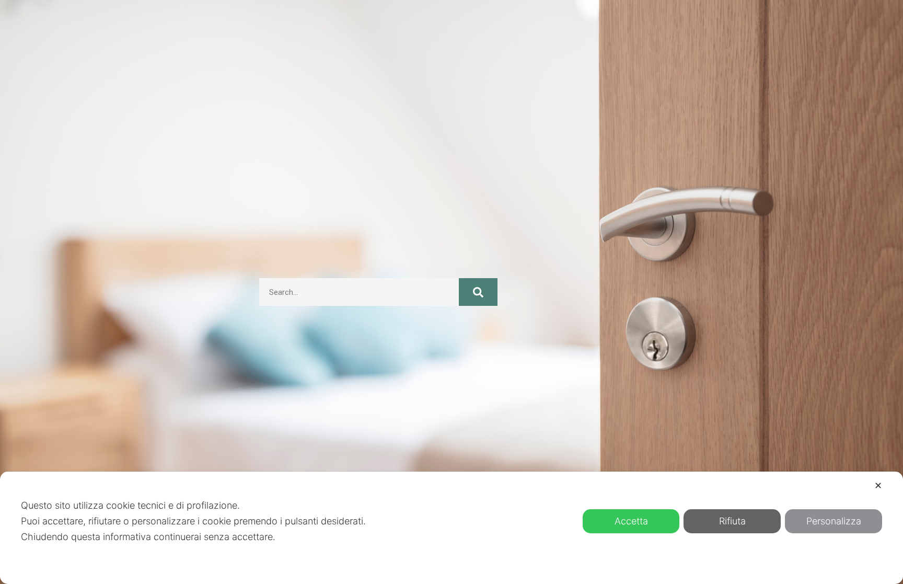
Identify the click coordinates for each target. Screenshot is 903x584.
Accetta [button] (631, 521)
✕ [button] (878, 485)
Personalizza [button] (833, 521)
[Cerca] (478, 292)
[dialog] (451, 528)
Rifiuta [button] (732, 521)
